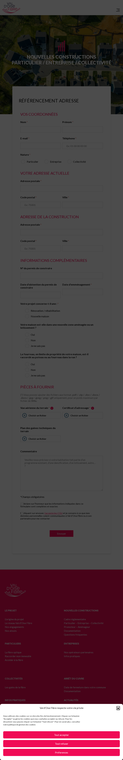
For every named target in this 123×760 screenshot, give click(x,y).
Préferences (61, 752)
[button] (118, 708)
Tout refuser (61, 743)
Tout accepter (61, 734)
